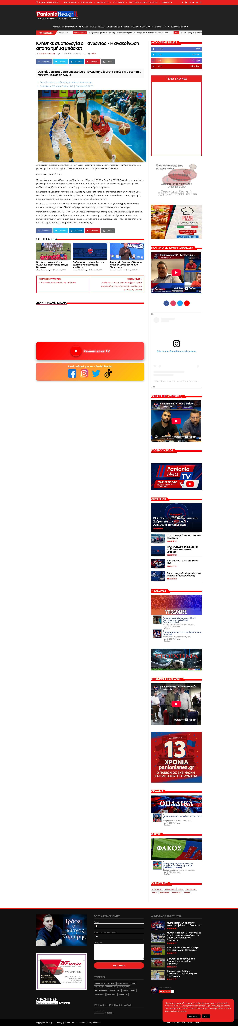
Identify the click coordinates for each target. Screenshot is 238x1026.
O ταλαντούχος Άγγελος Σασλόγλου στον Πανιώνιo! (182, 633)
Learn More (193, 1016)
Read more (176, 627)
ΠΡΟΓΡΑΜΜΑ (118, 2)
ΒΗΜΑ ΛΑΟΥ (111, 994)
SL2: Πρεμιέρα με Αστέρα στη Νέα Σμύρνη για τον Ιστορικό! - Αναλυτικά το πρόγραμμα (160, 32)
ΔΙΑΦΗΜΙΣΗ (167, 2)
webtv (180, 889)
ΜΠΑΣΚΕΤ (83, 26)
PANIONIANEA (191, 889)
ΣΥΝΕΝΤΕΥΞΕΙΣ (113, 26)
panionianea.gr (196, 1022)
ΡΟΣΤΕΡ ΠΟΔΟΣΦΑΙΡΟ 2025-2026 (143, 2)
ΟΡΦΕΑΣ (187, 893)
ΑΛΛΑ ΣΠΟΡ (145, 26)
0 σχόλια (167, 628)
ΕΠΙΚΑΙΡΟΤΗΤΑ (162, 26)
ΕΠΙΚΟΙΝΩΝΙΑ (86, 2)
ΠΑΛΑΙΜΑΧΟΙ (176, 893)
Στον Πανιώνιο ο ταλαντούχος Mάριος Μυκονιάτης (66, 82)
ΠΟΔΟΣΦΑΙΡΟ (68, 26)
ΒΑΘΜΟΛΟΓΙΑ (103, 2)
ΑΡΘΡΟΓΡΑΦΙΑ (131, 26)
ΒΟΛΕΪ (93, 26)
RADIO (154, 893)
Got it (206, 1016)
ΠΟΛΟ (101, 26)
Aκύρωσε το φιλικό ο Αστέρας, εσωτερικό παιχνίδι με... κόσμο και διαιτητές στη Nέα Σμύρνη (71, 32)
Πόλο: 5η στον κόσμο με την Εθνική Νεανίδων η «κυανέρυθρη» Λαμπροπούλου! (179, 619)
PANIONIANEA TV (179, 26)
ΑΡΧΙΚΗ (56, 26)
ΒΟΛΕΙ (133, 983)
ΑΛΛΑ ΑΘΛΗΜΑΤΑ (101, 990)
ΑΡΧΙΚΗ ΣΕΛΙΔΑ (70, 2)
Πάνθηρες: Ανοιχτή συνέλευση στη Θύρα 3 (182, 817)
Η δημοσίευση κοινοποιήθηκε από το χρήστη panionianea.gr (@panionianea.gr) (189, 381)
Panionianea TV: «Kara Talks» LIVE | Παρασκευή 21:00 (66, 86)
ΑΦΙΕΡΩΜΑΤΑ (157, 889)
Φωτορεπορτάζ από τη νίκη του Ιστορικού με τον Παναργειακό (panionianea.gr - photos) (178, 865)
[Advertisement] (152, 15)
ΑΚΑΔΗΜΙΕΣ (99, 987)
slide (118, 33)
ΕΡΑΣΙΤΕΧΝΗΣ (164, 893)
